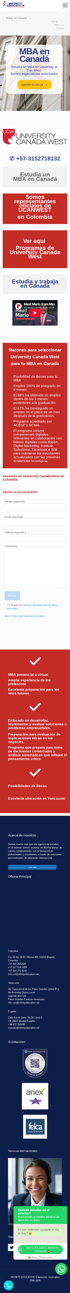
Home (54, 21)
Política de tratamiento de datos (27, 616)
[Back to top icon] (62, 1285)
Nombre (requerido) (14, 501)
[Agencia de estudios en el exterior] (13, 5)
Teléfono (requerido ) (15, 532)
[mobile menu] (65, 5)
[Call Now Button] (8, 1285)
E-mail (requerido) (13, 517)
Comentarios (11, 546)
